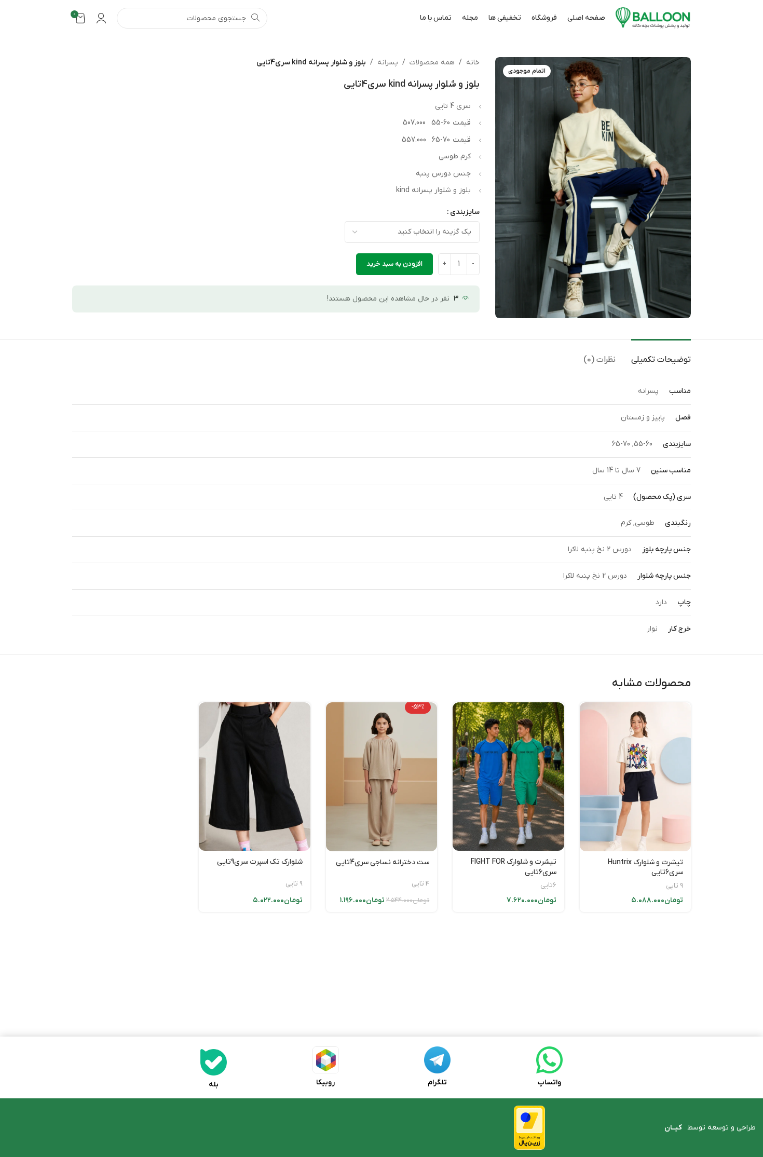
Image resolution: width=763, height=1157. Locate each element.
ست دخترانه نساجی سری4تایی (382, 862)
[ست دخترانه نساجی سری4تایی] (381, 776)
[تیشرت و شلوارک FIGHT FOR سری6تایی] (508, 776)
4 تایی (420, 883)
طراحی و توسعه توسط (710, 1128)
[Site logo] (653, 18)
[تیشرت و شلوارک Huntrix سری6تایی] (635, 776)
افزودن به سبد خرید (394, 264)
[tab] (661, 355)
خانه (473, 62)
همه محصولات (432, 62)
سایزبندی (465, 212)
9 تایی (674, 885)
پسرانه (387, 62)
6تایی (548, 885)
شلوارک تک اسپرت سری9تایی (260, 862)
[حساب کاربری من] (101, 18)
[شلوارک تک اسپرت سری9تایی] (254, 776)
